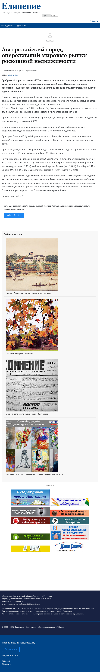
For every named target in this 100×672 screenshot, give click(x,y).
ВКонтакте (6, 664)
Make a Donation (14, 215)
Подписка (8, 25)
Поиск (95, 21)
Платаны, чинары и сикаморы (19, 353)
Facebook (6, 661)
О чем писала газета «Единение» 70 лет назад (27, 414)
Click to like (13, 75)
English (54, 15)
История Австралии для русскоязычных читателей (29, 293)
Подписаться (11, 649)
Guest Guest (50, 41)
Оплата (22, 25)
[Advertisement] (50, 569)
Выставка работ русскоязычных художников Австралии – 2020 (35, 474)
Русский (46, 16)
